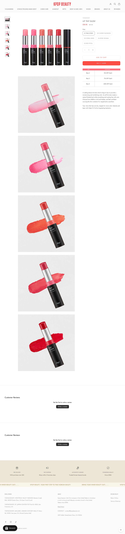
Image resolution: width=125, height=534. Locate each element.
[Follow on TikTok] (16, 522)
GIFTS (64, 9)
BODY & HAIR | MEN (76, 9)
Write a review (62, 407)
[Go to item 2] (7, 26)
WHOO (88, 9)
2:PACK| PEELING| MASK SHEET (27, 9)
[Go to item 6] (7, 54)
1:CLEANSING (9, 9)
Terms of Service (115, 501)
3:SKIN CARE (44, 9)
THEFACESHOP (86, 18)
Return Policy (114, 498)
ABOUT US (107, 9)
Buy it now (101, 63)
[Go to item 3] (7, 33)
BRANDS (97, 9)
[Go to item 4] (7, 40)
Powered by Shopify (21, 528)
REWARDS (117, 9)
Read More (61, 507)
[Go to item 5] (7, 47)
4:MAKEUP (55, 9)
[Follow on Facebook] (6, 522)
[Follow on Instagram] (11, 522)
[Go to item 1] (7, 19)
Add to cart (101, 57)
